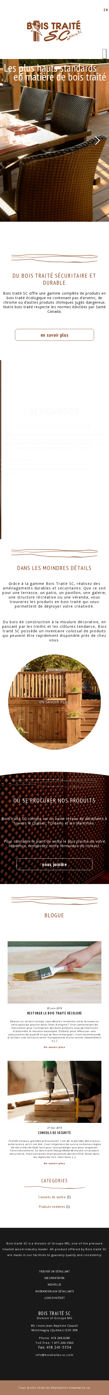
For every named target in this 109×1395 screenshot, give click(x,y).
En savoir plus (54, 1047)
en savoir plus (55, 335)
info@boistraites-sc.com (54, 1355)
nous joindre (54, 864)
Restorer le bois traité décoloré (54, 1013)
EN (106, 10)
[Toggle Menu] (104, 54)
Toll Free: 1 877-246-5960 (54, 1343)
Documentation (54, 1278)
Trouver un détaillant (54, 1271)
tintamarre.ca (79, 1387)
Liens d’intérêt (54, 1298)
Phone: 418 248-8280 (54, 1338)
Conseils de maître (52, 1197)
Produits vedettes (52, 1206)
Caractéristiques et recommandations (55, 498)
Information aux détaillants (54, 1291)
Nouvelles (54, 1284)
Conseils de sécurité (54, 1133)
